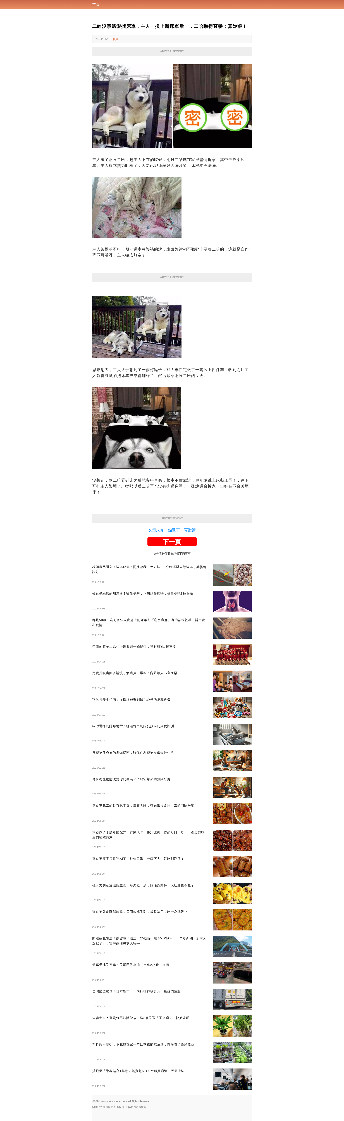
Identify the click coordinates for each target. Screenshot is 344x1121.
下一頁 (172, 541)
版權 (130, 1107)
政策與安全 (109, 1107)
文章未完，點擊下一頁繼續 (172, 530)
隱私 (124, 1107)
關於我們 (97, 1107)
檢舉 (116, 39)
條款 (118, 1107)
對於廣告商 (139, 1107)
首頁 (95, 4)
